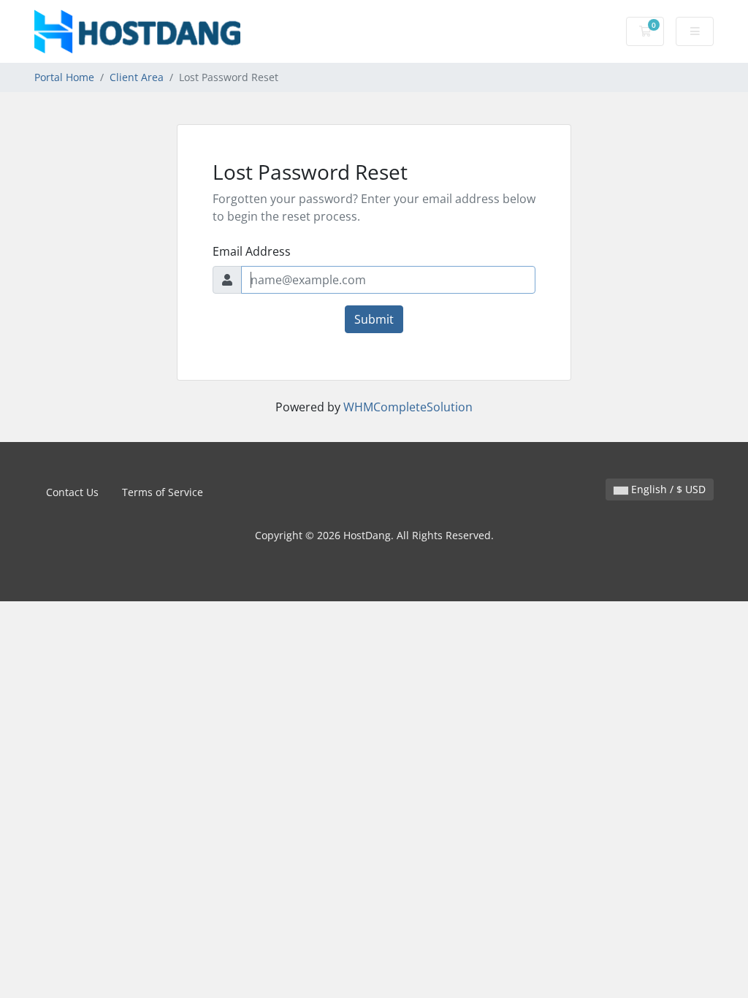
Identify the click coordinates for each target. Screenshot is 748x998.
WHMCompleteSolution (408, 407)
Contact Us (72, 492)
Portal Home (64, 77)
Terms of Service (162, 492)
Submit (374, 319)
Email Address (252, 251)
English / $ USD (667, 489)
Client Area (137, 77)
